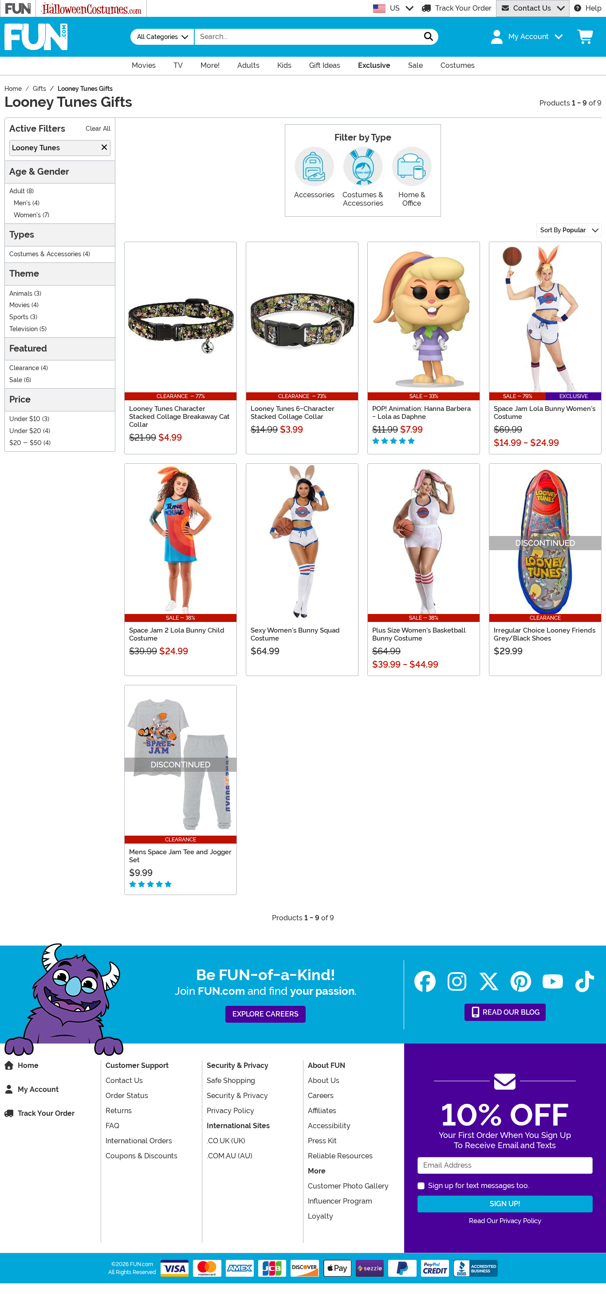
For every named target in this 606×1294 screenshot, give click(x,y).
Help (594, 8)
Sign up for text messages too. (478, 1185)
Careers (321, 1095)
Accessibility (329, 1126)
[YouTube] (552, 982)
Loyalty (320, 1216)
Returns (119, 1110)
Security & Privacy (237, 1095)
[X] (489, 982)
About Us (323, 1080)
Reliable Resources (340, 1156)
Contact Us (532, 8)
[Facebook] (425, 982)
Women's (27, 215)
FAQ (112, 1126)
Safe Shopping (231, 1080)
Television (23, 329)
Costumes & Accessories (45, 254)
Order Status (127, 1095)
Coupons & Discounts (141, 1156)
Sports (18, 317)
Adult (17, 191)
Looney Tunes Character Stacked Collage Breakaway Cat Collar (179, 417)
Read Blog (510, 1012)
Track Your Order (463, 8)
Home (28, 1065)
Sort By (563, 230)
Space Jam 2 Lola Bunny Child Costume (176, 634)
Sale (15, 380)
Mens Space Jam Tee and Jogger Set (180, 856)
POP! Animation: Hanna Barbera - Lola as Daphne (421, 413)
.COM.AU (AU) (229, 1156)
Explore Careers (265, 1014)
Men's (22, 203)
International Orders (139, 1141)
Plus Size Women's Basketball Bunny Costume (419, 634)
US (395, 8)
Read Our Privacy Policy (505, 1221)
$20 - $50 (25, 443)
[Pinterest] (520, 982)
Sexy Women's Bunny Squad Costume (295, 634)
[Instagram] (457, 982)
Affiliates (322, 1110)
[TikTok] (584, 982)
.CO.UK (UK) (226, 1141)
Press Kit (322, 1141)
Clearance (24, 368)
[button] (526, 37)
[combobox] (307, 37)
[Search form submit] (428, 37)
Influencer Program (340, 1201)
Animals (20, 293)
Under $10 (24, 419)
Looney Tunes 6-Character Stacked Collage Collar (292, 413)
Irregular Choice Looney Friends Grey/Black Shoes (544, 634)
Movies (19, 305)
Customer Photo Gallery (348, 1186)
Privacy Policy (230, 1110)
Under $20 (25, 431)
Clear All (98, 129)
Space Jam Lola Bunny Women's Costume (544, 413)
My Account (38, 1089)
